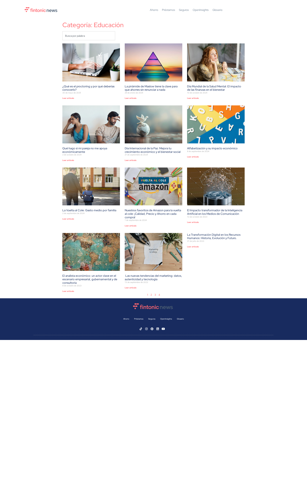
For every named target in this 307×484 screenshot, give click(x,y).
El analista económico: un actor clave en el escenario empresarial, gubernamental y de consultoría (89, 279)
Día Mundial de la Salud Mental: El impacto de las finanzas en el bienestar (214, 88)
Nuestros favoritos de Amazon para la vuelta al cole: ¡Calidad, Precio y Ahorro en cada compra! (153, 213)
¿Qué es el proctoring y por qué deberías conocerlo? (88, 88)
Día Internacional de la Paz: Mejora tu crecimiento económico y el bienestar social (153, 150)
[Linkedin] (157, 328)
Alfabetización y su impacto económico (212, 148)
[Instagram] (146, 328)
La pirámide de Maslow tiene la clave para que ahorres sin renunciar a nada (151, 88)
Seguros (184, 10)
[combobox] (88, 35)
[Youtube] (163, 328)
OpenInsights (201, 10)
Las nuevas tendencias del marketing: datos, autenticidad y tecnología (153, 277)
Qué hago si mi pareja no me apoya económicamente (84, 150)
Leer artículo (68, 98)
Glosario (217, 10)
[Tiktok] (140, 328)
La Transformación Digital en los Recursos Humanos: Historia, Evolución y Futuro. (213, 236)
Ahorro (154, 10)
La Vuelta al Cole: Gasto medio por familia (89, 210)
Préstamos (168, 10)
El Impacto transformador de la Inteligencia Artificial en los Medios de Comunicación (214, 212)
